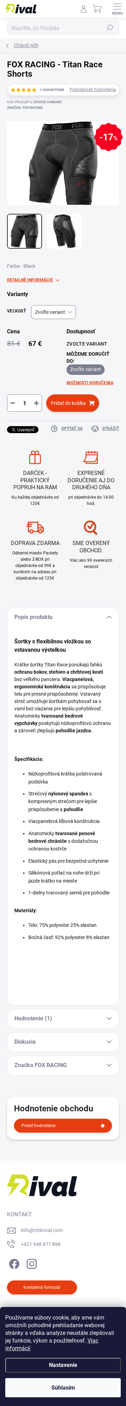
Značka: (25, 107)
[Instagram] (30, 1262)
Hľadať (110, 27)
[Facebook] (13, 1262)
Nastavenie (63, 1365)
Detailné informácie (30, 280)
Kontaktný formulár (42, 1287)
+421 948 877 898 (41, 1244)
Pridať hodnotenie (38, 1125)
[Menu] (117, 8)
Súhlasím (63, 1387)
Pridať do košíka (68, 403)
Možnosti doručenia (89, 382)
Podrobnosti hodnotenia (93, 89)
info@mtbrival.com (42, 1230)
